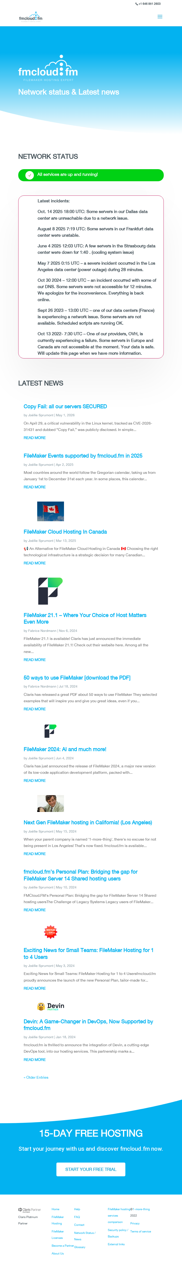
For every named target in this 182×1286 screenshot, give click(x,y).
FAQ (77, 1217)
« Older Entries (36, 1077)
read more (35, 437)
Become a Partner (63, 1245)
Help (77, 1209)
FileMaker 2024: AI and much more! (65, 749)
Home (55, 1209)
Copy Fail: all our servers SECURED (65, 406)
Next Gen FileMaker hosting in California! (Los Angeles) (88, 822)
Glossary (79, 1247)
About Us (58, 1253)
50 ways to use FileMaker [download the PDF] (77, 678)
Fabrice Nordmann (42, 631)
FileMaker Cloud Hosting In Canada (65, 532)
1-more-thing (141, 1209)
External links (116, 1244)
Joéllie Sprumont (40, 415)
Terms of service (140, 1231)
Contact (79, 1225)
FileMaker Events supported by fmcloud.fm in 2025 (83, 456)
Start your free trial (90, 1169)
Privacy (135, 1223)
